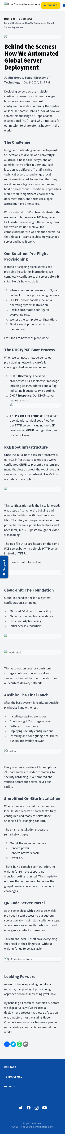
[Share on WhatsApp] (19, 1044)
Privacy (9, 1086)
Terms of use (13, 1076)
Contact (10, 1067)
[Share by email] (25, 1044)
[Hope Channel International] (22, 5)
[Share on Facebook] (7, 1044)
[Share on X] (13, 1044)
